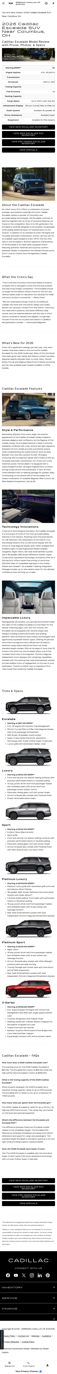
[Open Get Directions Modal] (53, 3)
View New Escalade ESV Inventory (28, 134)
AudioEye (46, 1336)
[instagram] (31, 1275)
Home (19, 12)
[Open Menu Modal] (3, 3)
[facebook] (8, 1275)
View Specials (28, 150)
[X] (24, 1275)
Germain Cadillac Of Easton (38, 1329)
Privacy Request (11, 1342)
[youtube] (16, 1275)
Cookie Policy (28, 1342)
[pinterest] (47, 1275)
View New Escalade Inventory (28, 127)
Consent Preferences (2, 1340)
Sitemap (35, 1336)
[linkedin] (39, 1275)
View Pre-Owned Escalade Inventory (28, 143)
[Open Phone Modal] (46, 3)
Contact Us (23, 1336)
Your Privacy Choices (26, 1371)
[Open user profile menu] (47, 1365)
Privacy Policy (8, 1336)
